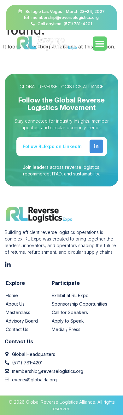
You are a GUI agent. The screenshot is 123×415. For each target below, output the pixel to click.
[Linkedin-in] (96, 146)
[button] (100, 43)
